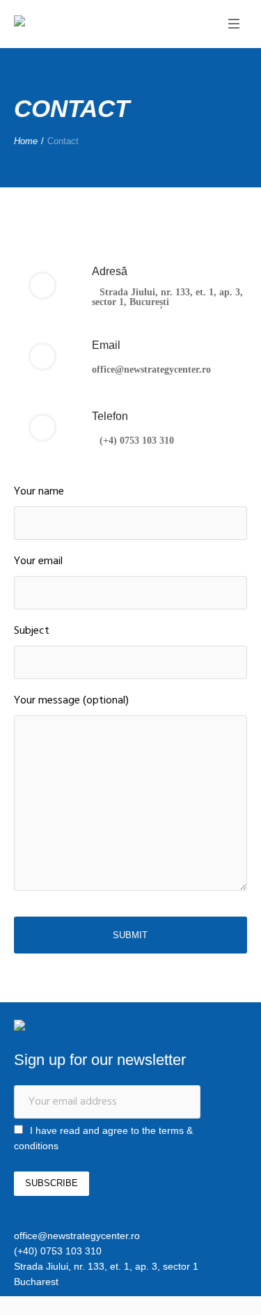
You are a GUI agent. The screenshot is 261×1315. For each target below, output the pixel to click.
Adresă (109, 271)
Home (26, 141)
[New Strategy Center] (66, 23)
